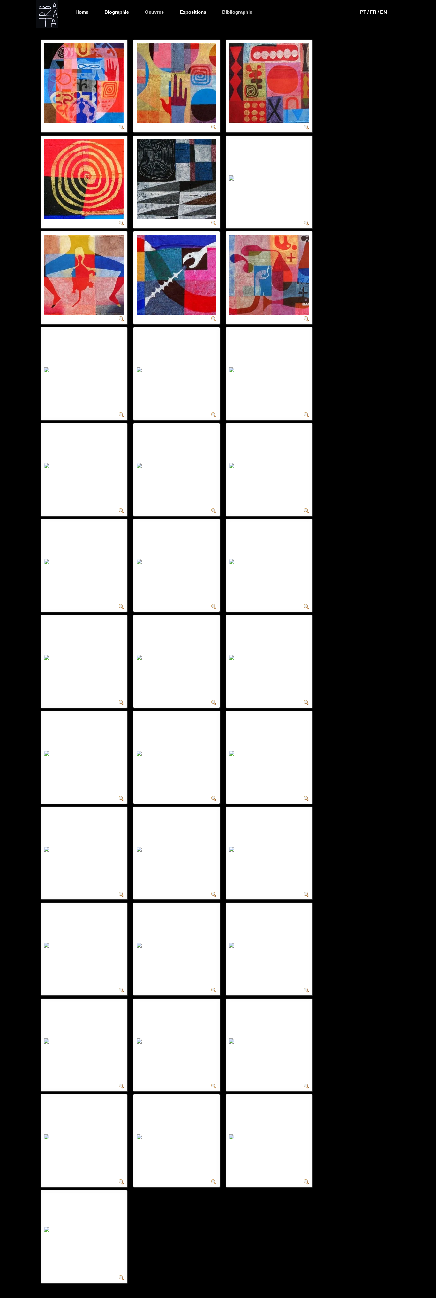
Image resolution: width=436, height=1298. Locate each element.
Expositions (193, 11)
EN (383, 11)
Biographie (116, 11)
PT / (365, 11)
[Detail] (121, 126)
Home (81, 11)
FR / (375, 11)
